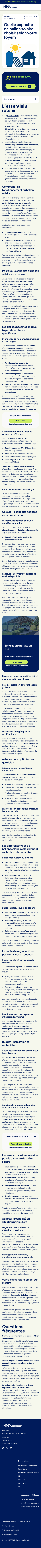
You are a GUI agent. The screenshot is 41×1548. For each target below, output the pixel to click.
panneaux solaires (15, 210)
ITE (19, 1476)
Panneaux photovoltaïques (27, 1465)
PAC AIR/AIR (22, 1480)
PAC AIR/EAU (23, 1483)
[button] (37, 7)
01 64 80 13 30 (7, 1441)
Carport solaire (23, 1469)
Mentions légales (8, 1526)
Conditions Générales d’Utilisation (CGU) (16, 1522)
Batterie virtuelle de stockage (28, 1472)
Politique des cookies (9, 1534)
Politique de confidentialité (11, 1530)
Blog (19, 1487)
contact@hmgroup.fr (9, 1443)
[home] (9, 7)
